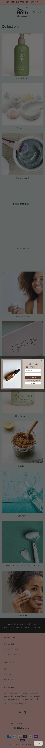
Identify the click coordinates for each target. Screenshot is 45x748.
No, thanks (33, 383)
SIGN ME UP (33, 378)
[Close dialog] (42, 360)
